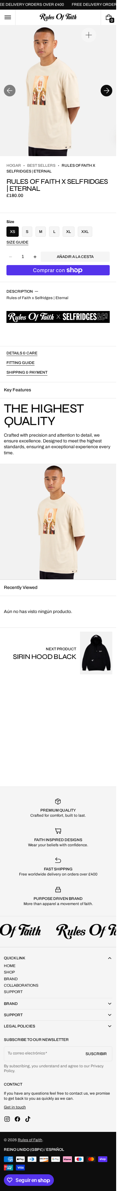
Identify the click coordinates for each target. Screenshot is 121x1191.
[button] (7, 17)
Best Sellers (41, 165)
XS (12, 231)
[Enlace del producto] (62, 653)
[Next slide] (106, 90)
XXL (85, 231)
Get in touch (15, 1107)
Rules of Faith (30, 1140)
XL (68, 231)
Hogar (13, 165)
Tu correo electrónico (26, 1053)
